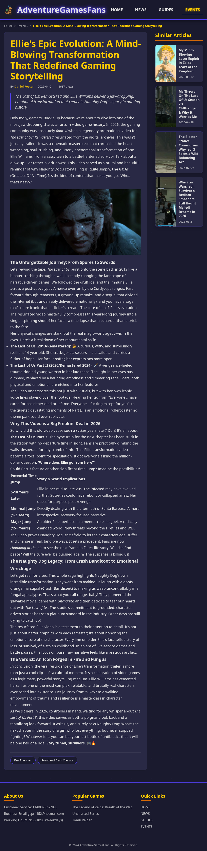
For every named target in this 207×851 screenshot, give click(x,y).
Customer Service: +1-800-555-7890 (30, 807)
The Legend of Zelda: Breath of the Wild (102, 807)
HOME (117, 9)
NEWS (141, 9)
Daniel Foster (24, 86)
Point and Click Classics (57, 760)
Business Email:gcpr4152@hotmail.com (34, 813)
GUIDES (166, 9)
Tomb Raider (82, 820)
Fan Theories (23, 760)
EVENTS (192, 9)
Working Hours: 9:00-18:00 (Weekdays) (33, 820)
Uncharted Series (85, 813)
